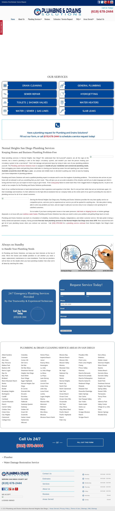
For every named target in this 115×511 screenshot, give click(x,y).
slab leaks (80, 211)
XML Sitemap (92, 508)
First (61, 296)
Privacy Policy (65, 508)
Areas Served (54, 508)
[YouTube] (111, 3)
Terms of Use (75, 508)
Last (87, 296)
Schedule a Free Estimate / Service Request (14, 2)
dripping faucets (91, 211)
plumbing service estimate (76, 223)
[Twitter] (102, 3)
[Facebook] (98, 3)
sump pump (55, 183)
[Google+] (105, 3)
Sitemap (84, 508)
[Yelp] (108, 3)
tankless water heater (30, 214)
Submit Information (66, 330)
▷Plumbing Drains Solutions (57, 11)
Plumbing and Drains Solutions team (23, 166)
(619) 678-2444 (102, 11)
